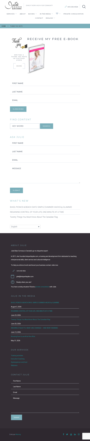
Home (4, 26)
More (19, 66)
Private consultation (74, 14)
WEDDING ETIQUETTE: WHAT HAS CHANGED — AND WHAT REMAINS (34, 328)
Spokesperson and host (19, 362)
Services (11, 14)
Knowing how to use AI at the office (23, 336)
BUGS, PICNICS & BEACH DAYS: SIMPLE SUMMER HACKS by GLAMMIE (41, 207)
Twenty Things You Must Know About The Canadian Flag (34, 217)
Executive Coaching (17, 359)
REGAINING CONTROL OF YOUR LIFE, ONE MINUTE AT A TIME (37, 212)
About (23, 14)
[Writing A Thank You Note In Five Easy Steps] (19, 43)
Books (31, 14)
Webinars (14, 365)
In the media (45, 14)
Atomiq (18, 434)
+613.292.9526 (72, 7)
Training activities (17, 355)
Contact (39, 18)
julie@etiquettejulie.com (24, 277)
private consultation (42, 287)
